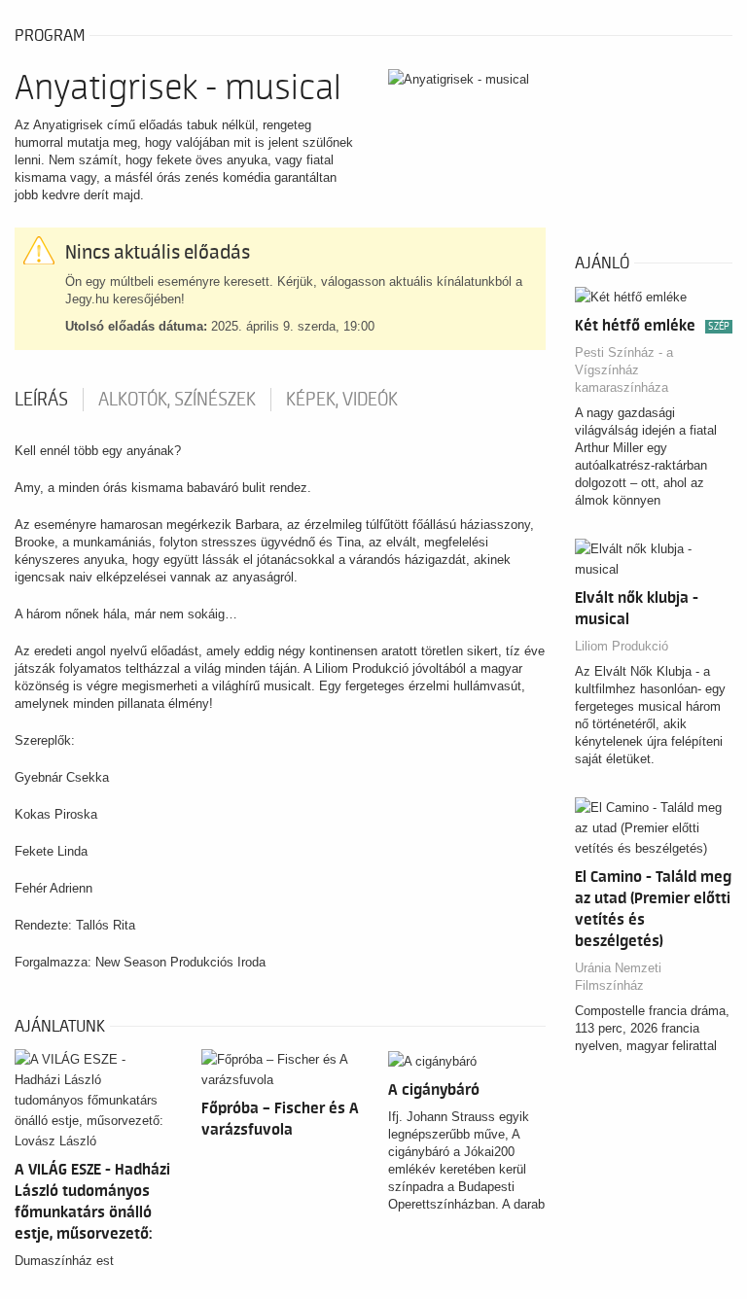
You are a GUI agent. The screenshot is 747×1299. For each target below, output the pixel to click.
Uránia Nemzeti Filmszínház (618, 977)
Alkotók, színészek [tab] (177, 399)
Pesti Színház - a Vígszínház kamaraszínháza (624, 370)
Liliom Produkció (621, 646)
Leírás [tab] (41, 399)
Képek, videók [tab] (342, 399)
